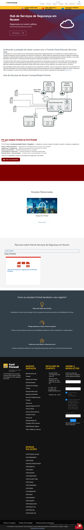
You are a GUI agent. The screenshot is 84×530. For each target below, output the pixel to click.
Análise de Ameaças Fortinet (32, 387)
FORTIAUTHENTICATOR (33, 463)
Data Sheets (9, 251)
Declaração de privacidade (38, 528)
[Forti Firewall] (13, 2)
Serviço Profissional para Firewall (33, 398)
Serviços (48, 4)
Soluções (60, 4)
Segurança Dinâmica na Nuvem (72, 8)
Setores (55, 4)
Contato (79, 4)
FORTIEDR (29, 494)
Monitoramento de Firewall (31, 375)
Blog (66, 4)
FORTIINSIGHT (30, 498)
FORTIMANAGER (31, 457)
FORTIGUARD (30, 473)
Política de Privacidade (25, 523)
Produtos (42, 4)
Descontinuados (30, 382)
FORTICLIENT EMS (32, 479)
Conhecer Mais (42, 222)
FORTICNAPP (30, 501)
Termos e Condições (9, 523)
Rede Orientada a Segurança (50, 8)
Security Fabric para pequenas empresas (32, 392)
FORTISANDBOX (31, 485)
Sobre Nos (72, 4)
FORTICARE (29, 460)
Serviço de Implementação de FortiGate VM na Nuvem (33, 420)
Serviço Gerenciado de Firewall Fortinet (32, 413)
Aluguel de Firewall (31, 379)
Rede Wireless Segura (32, 426)
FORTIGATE (29, 470)
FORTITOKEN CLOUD (32, 454)
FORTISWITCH (30, 467)
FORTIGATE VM (30, 507)
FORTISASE (29, 482)
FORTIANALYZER (31, 504)
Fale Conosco (16, 33)
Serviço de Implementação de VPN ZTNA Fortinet (33, 406)
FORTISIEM (29, 488)
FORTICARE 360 (31, 513)
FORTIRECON (30, 510)
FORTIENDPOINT (31, 476)
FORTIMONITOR (31, 491)
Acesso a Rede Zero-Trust (31, 8)
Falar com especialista (11, 159)
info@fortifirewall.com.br (54, 391)
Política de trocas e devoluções (45, 523)
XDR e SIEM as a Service (33, 429)
